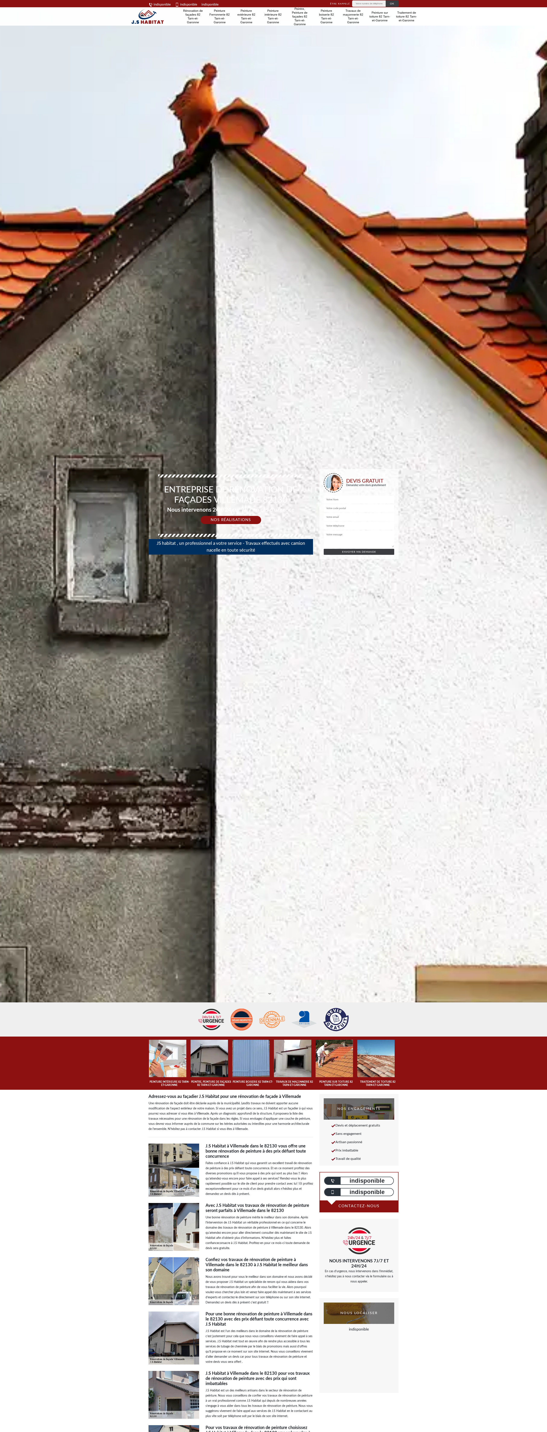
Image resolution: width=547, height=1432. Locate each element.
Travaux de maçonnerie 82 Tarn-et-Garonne (353, 16)
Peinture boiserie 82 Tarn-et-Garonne (326, 16)
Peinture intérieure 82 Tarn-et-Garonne (273, 16)
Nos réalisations (231, 520)
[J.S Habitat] (146, 16)
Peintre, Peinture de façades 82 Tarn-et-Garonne (299, 16)
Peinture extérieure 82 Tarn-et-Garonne (246, 16)
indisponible (162, 4)
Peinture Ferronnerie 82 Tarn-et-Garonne (219, 16)
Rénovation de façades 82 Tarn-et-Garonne (193, 16)
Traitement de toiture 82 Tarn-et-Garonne (406, 16)
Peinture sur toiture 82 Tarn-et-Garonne (379, 16)
